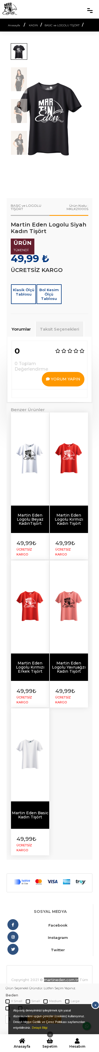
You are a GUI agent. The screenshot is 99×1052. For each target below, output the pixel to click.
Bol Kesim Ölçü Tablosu (49, 294)
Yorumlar (21, 329)
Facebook (57, 925)
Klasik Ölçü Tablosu (23, 292)
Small (35, 1001)
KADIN (33, 25)
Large (75, 1001)
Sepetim (49, 1043)
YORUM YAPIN (65, 379)
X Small (16, 1001)
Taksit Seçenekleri (59, 329)
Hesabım (77, 1046)
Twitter (58, 950)
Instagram (58, 937)
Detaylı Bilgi (39, 1027)
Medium (55, 1001)
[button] (85, 117)
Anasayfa (22, 1046)
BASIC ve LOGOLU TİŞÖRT (62, 25)
